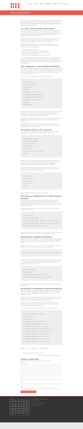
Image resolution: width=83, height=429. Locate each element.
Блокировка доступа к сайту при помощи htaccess (32, 352)
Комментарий (24, 363)
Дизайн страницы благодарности (39, 403)
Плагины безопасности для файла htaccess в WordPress (49, 355)
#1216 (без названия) (63, 3)
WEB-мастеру (48, 3)
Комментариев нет (44, 348)
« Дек (11, 417)
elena (23, 348)
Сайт (22, 386)
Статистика (36, 3)
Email (22, 382)
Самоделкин (55, 3)
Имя (22, 377)
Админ (41, 3)
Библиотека (29, 3)
